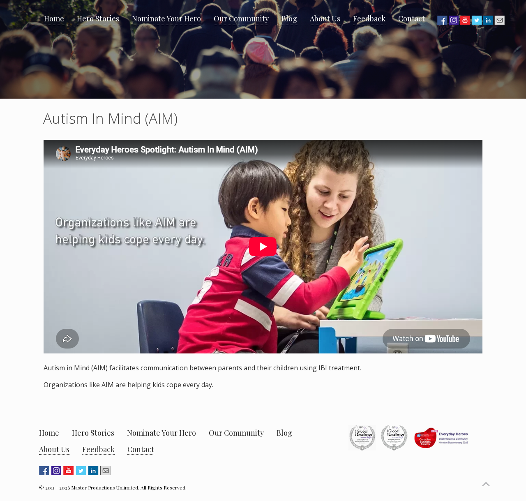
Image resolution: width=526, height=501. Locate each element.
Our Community (236, 433)
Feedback (98, 449)
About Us (54, 449)
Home (49, 433)
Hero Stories (93, 433)
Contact (140, 449)
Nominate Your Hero (161, 433)
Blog (284, 433)
